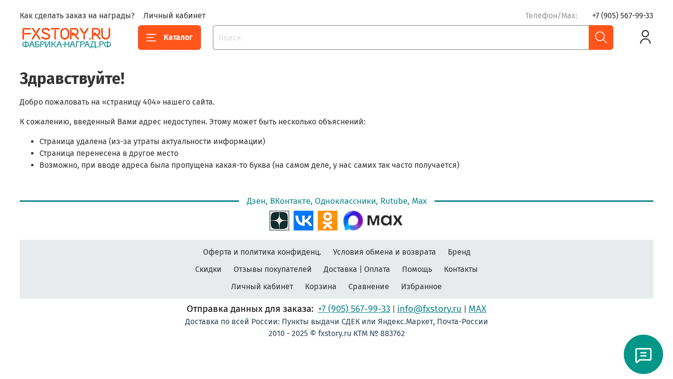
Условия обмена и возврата (384, 252)
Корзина (320, 286)
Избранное (421, 286)
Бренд (459, 252)
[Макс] (373, 219)
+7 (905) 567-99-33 (622, 15)
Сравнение (368, 286)
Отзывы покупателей (273, 269)
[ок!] (327, 219)
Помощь (417, 269)
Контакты (461, 269)
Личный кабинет (174, 15)
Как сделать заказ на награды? (77, 15)
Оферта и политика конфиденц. (262, 252)
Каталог (178, 37)
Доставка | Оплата (357, 269)
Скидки (208, 269)
